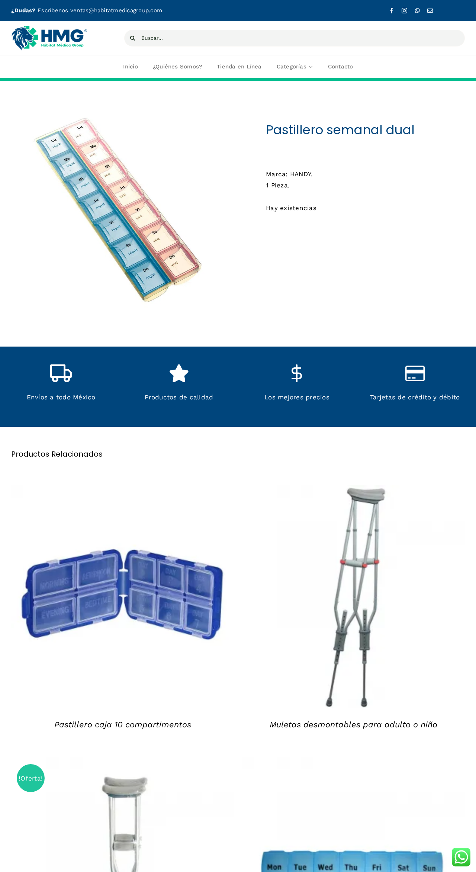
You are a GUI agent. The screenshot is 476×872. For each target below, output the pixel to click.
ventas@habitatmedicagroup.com (116, 10)
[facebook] (391, 10)
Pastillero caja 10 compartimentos (122, 724)
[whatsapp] (417, 10)
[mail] (430, 10)
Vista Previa (128, 598)
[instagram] (404, 10)
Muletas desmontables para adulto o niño (353, 724)
